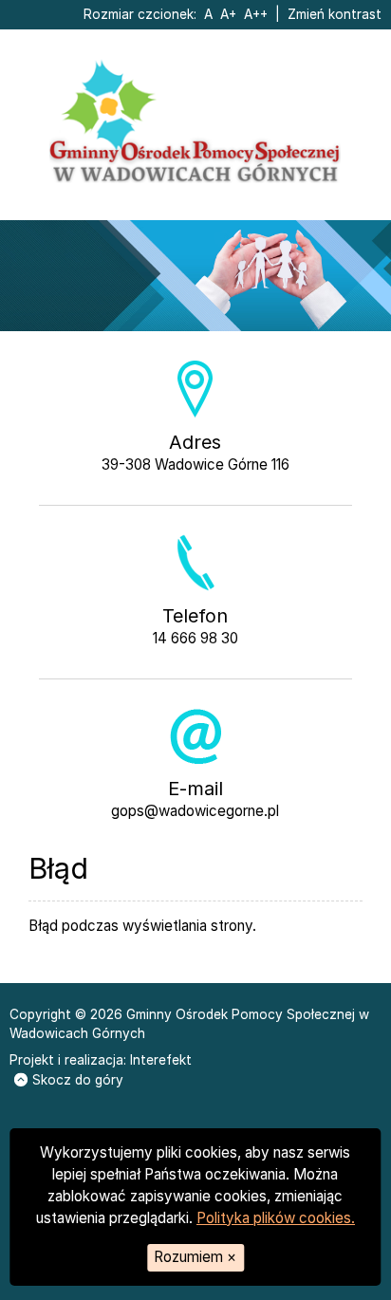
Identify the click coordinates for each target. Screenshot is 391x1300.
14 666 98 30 (195, 638)
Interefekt (161, 1060)
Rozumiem (195, 1257)
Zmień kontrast (335, 14)
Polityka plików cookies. (275, 1218)
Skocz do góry (77, 1079)
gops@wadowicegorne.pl (195, 811)
